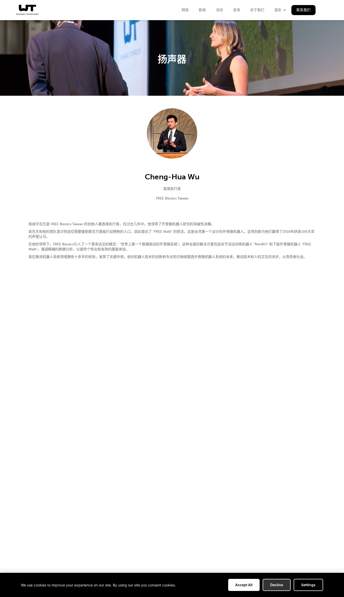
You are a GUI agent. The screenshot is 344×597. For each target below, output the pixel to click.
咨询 (236, 10)
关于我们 (257, 10)
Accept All (244, 585)
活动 (219, 10)
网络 (185, 10)
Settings (308, 585)
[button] (280, 10)
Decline (276, 585)
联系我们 (303, 10)
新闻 (202, 10)
